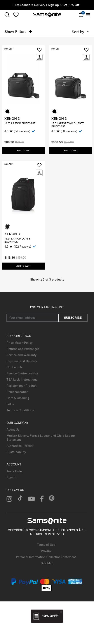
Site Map (47, 563)
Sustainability (16, 452)
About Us (13, 429)
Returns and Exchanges (23, 349)
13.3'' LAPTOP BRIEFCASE (19, 123)
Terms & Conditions (20, 410)
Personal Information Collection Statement (46, 557)
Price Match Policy (20, 343)
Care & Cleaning (18, 398)
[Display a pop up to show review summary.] (34, 131)
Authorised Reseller (20, 446)
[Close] (61, 612)
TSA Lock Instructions (22, 379)
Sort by (78, 31)
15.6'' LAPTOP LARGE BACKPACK (17, 240)
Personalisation (17, 392)
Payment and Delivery (22, 361)
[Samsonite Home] (47, 15)
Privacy (46, 551)
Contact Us (14, 367)
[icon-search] (7, 15)
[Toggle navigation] (88, 15)
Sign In (11, 477)
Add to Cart (23, 150)
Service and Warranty (22, 355)
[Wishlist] (16, 14)
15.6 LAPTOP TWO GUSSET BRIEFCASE (67, 125)
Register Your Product (22, 386)
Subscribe (73, 318)
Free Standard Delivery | (47, 5)
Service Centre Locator (22, 373)
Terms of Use (46, 545)
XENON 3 (12, 118)
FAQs (10, 404)
